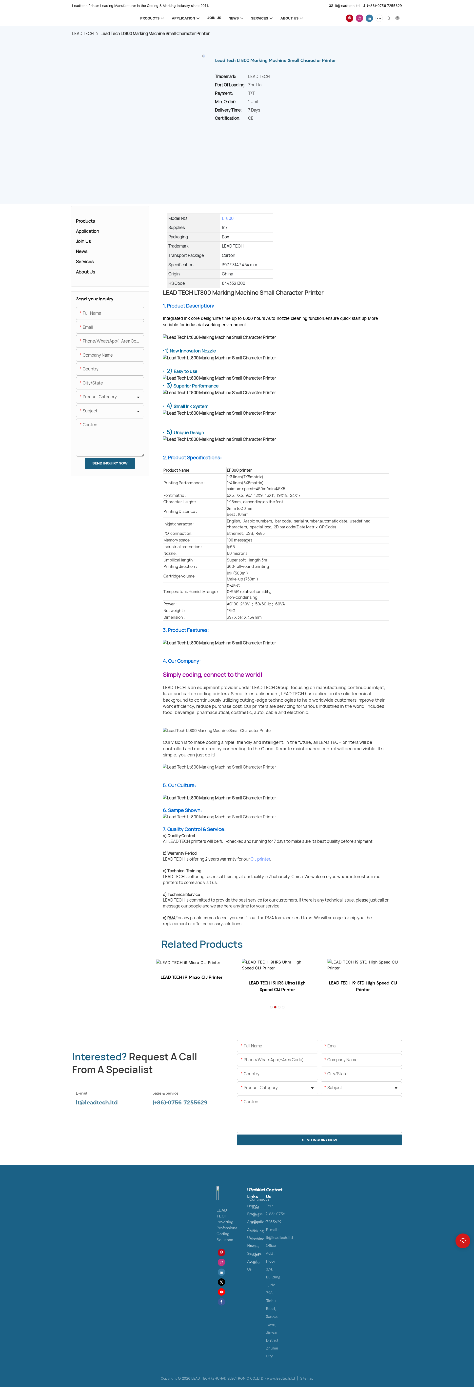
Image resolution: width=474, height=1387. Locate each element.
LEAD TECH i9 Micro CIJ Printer (191, 977)
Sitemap (306, 1378)
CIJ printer (260, 859)
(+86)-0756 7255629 (384, 5)
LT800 (228, 218)
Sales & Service (165, 1093)
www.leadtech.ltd (281, 1378)
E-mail (81, 1093)
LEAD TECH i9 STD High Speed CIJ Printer (363, 986)
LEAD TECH (83, 33)
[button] (271, 1007)
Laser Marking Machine (256, 1231)
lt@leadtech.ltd (347, 5)
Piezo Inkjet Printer (255, 1255)
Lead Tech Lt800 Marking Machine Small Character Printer (155, 33)
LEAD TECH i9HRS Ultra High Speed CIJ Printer (277, 986)
